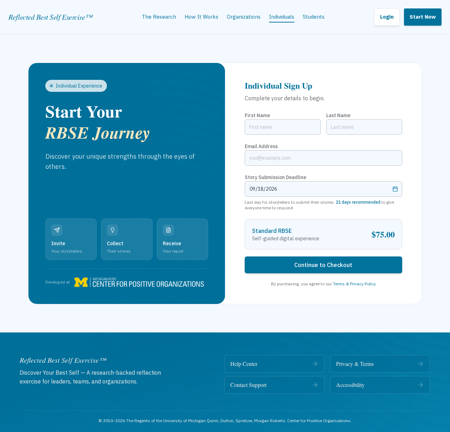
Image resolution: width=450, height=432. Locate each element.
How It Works (201, 16)
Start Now (423, 16)
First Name (257, 115)
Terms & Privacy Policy (354, 283)
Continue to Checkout (323, 264)
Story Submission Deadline (275, 177)
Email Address (261, 146)
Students (313, 16)
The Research (159, 16)
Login (387, 16)
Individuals (281, 16)
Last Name (338, 115)
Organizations (244, 16)
